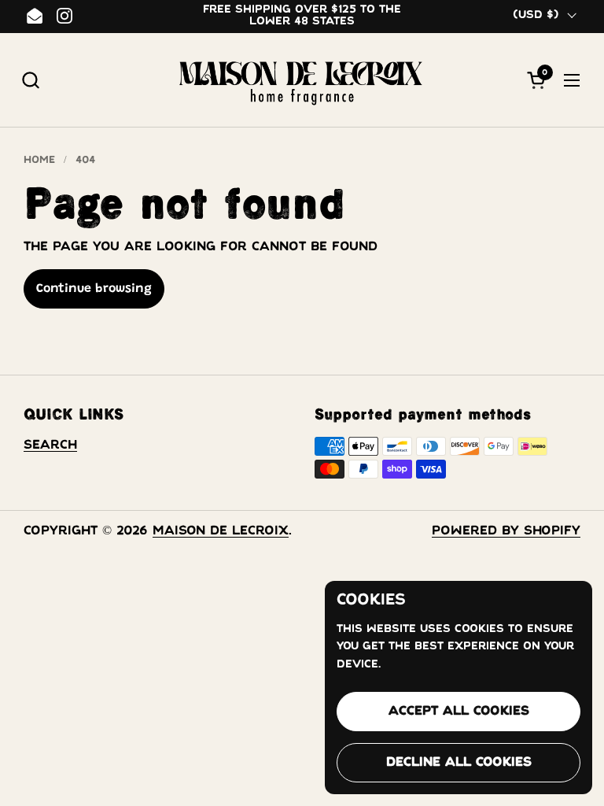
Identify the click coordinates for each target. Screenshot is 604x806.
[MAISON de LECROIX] (302, 80)
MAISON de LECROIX (221, 531)
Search (50, 445)
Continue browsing (94, 289)
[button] (30, 80)
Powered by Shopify (506, 531)
